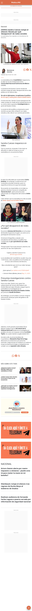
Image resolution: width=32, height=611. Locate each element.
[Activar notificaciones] (29, 608)
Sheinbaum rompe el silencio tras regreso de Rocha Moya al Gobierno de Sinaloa (15, 486)
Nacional (4, 26)
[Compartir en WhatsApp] (24, 69)
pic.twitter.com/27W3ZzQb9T (20, 270)
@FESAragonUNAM (16, 254)
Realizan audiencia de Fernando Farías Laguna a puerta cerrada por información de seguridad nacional (16, 499)
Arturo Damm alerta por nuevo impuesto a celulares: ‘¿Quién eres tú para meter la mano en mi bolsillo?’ (15, 471)
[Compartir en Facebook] (27, 69)
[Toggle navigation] (2, 2)
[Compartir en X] (30, 69)
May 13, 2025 (26, 273)
